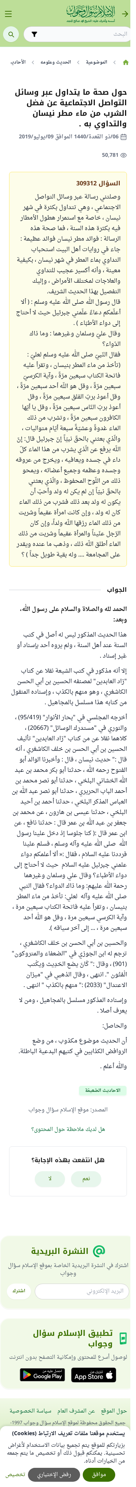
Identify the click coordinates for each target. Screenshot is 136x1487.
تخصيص (15, 1475)
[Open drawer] (8, 14)
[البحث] (11, 34)
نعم (86, 1179)
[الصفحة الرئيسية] (125, 62)
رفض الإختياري (54, 1475)
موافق (99, 1475)
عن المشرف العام (76, 1411)
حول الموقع (114, 1411)
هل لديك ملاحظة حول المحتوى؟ (68, 1130)
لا (50, 1179)
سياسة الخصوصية (30, 1411)
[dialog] (65, 1456)
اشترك (18, 1291)
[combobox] (83, 34)
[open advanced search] (34, 34)
